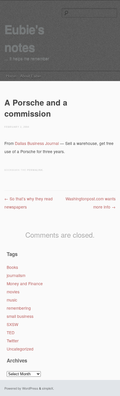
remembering (19, 308)
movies (13, 292)
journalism (16, 275)
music (12, 300)
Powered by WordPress (21, 388)
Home (11, 76)
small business (20, 316)
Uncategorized (20, 349)
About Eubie (30, 76)
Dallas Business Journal (37, 143)
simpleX (47, 388)
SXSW (12, 324)
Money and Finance (25, 283)
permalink (35, 170)
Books (12, 267)
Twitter (13, 341)
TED (11, 332)
